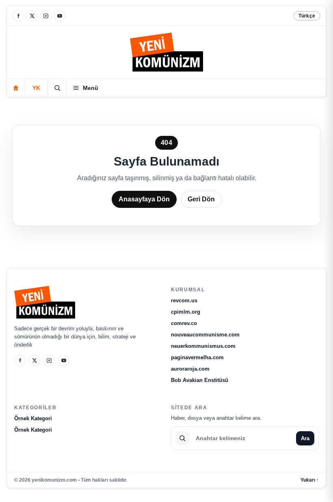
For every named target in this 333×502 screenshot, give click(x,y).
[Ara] (57, 88)
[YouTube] (59, 16)
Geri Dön (201, 199)
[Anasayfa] (16, 88)
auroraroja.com (190, 369)
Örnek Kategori (33, 418)
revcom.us (184, 300)
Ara (305, 438)
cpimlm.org (185, 312)
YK (36, 88)
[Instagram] (46, 16)
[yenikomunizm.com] (166, 53)
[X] (32, 16)
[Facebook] (18, 16)
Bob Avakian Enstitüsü (199, 380)
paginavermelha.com (197, 357)
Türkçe (306, 16)
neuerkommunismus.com (203, 346)
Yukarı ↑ (310, 480)
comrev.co (184, 323)
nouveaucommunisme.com (205, 335)
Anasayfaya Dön (144, 199)
